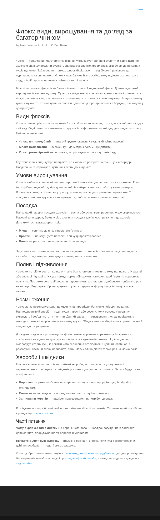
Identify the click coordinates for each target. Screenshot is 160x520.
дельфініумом (88, 453)
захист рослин (44, 413)
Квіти (63, 45)
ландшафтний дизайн (81, 458)
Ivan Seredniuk (30, 45)
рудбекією (107, 453)
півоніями (70, 453)
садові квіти (24, 463)
